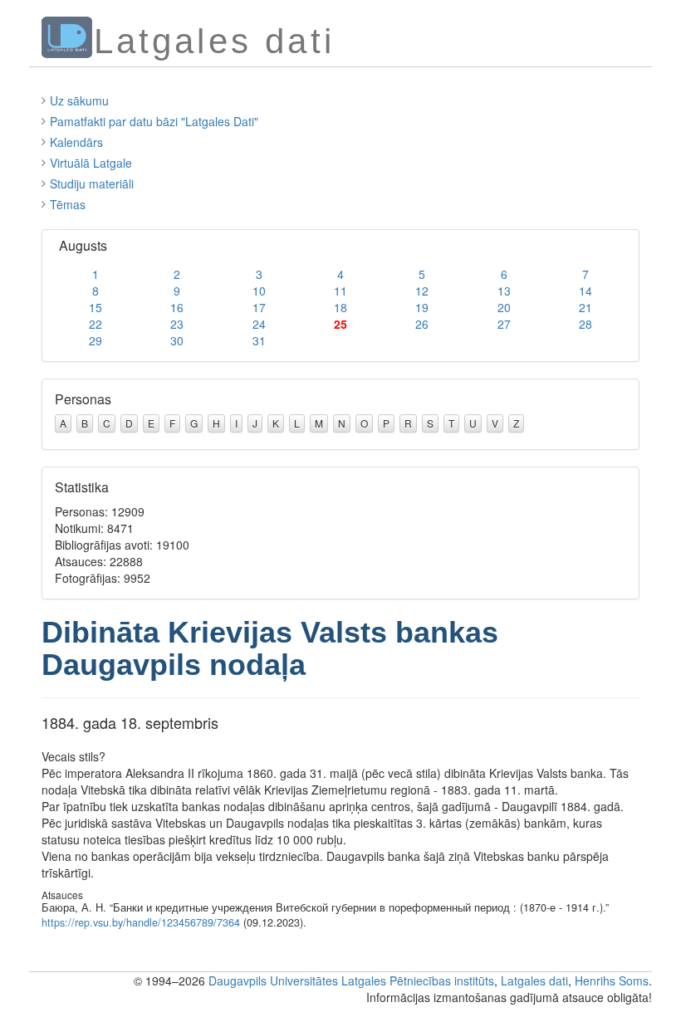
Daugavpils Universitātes (273, 980)
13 (504, 290)
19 (422, 307)
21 (585, 307)
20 (504, 307)
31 (259, 340)
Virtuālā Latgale (91, 162)
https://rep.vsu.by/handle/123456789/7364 (141, 922)
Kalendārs (76, 142)
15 (95, 307)
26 (422, 323)
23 (177, 323)
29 (95, 340)
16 (177, 307)
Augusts (83, 245)
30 (177, 340)
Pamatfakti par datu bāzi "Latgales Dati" (154, 121)
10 (259, 290)
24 (259, 323)
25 (340, 323)
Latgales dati (534, 980)
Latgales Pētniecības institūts (417, 980)
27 (504, 323)
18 (340, 307)
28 (585, 323)
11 (340, 290)
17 (259, 307)
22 (95, 323)
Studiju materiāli (92, 183)
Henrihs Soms (612, 980)
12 (422, 290)
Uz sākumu (79, 100)
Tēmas (68, 204)
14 (585, 290)
